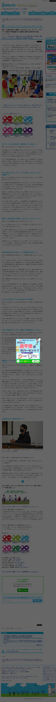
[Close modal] (40, 339)
